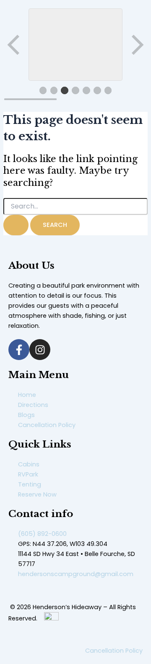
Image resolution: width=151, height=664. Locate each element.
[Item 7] (108, 90)
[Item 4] (75, 90)
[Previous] (14, 44)
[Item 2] (54, 90)
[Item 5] (86, 90)
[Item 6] (97, 90)
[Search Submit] (16, 225)
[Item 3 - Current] (64, 90)
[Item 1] (43, 90)
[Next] (137, 44)
